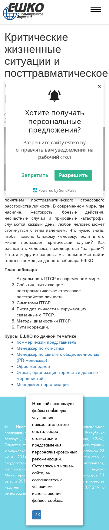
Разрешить (73, 175)
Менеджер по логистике (40, 348)
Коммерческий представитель (46, 342)
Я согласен (38, 515)
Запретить (34, 175)
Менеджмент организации (43, 384)
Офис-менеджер (33, 366)
